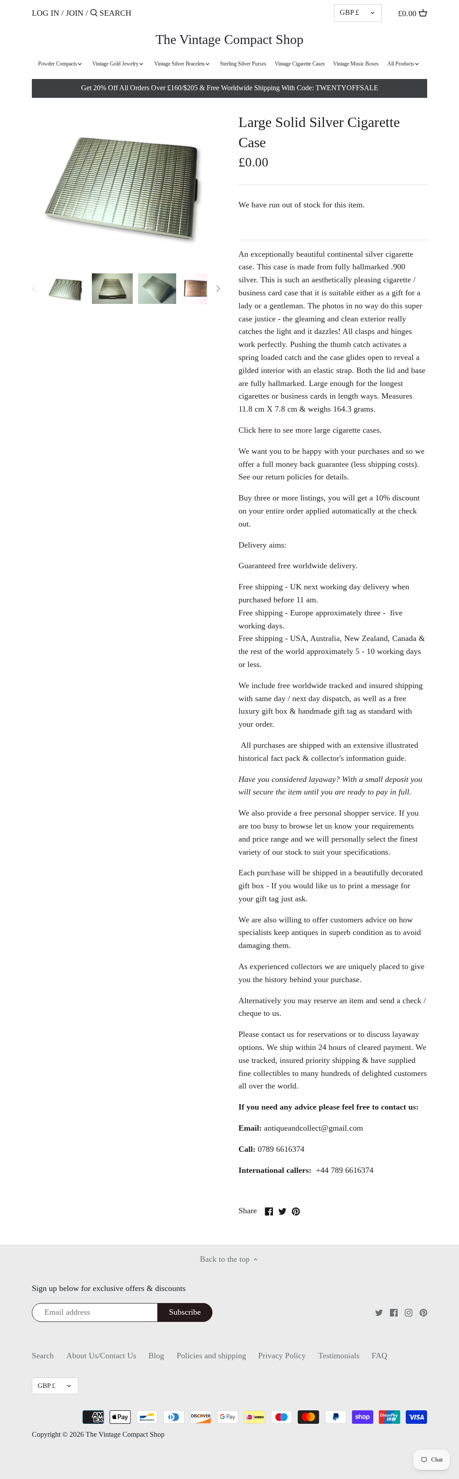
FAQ (379, 1355)
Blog (156, 1355)
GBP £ (349, 13)
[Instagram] (408, 1311)
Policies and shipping (211, 1355)
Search (43, 1355)
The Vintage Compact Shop (229, 39)
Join (74, 13)
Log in (45, 13)
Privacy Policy (282, 1355)
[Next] (218, 288)
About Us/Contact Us (101, 1355)
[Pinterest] (423, 1311)
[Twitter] (379, 1311)
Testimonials (338, 1355)
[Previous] (34, 288)
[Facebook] (394, 1311)
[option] (66, 288)
